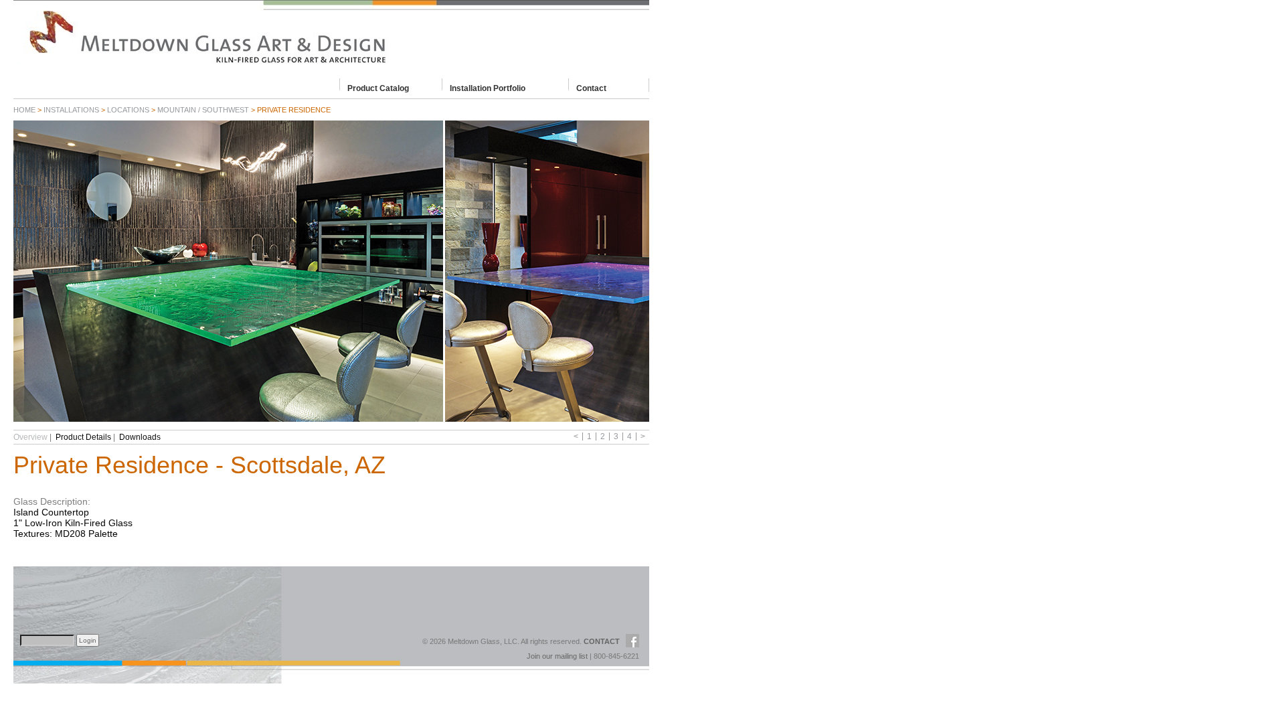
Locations (128, 110)
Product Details (83, 437)
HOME (24, 110)
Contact (591, 88)
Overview (30, 437)
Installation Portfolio (487, 88)
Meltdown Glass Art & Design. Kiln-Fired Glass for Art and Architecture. (331, 37)
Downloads (140, 437)
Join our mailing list (557, 656)
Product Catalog (378, 88)
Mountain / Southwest (203, 110)
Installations (71, 110)
